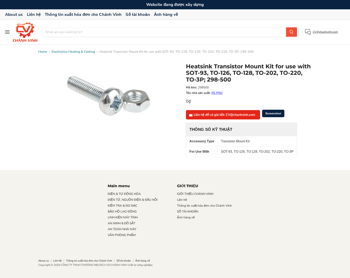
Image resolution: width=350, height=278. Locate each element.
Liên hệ (34, 14)
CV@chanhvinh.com (325, 32)
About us (14, 14)
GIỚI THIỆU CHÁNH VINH (195, 194)
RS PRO (217, 93)
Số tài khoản (138, 14)
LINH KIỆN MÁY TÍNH (123, 217)
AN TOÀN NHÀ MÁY (122, 229)
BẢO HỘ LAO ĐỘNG (122, 211)
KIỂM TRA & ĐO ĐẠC (122, 206)
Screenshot (273, 113)
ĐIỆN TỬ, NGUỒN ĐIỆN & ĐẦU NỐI (133, 200)
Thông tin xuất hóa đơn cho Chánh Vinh (83, 14)
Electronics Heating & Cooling (73, 52)
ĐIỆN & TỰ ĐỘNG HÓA (124, 194)
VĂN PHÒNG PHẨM (122, 235)
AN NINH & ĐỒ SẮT (121, 223)
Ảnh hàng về (166, 14)
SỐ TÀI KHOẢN (187, 211)
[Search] (291, 32)
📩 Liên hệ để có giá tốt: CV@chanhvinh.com (222, 115)
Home (42, 52)
